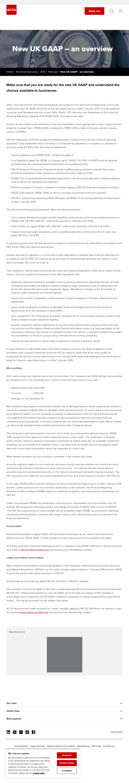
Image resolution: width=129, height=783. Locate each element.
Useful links (13, 711)
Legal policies (37, 746)
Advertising (83, 746)
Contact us (109, 746)
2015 (42, 71)
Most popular (13, 718)
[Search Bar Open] (112, 11)
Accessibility (21, 746)
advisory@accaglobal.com (35, 549)
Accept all (66, 755)
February (53, 71)
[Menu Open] (120, 11)
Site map (96, 746)
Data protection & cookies (61, 746)
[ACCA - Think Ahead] (11, 14)
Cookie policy (39, 773)
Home (9, 71)
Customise (67, 770)
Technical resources (26, 71)
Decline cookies (67, 763)
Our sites (11, 703)
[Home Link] (116, 732)
